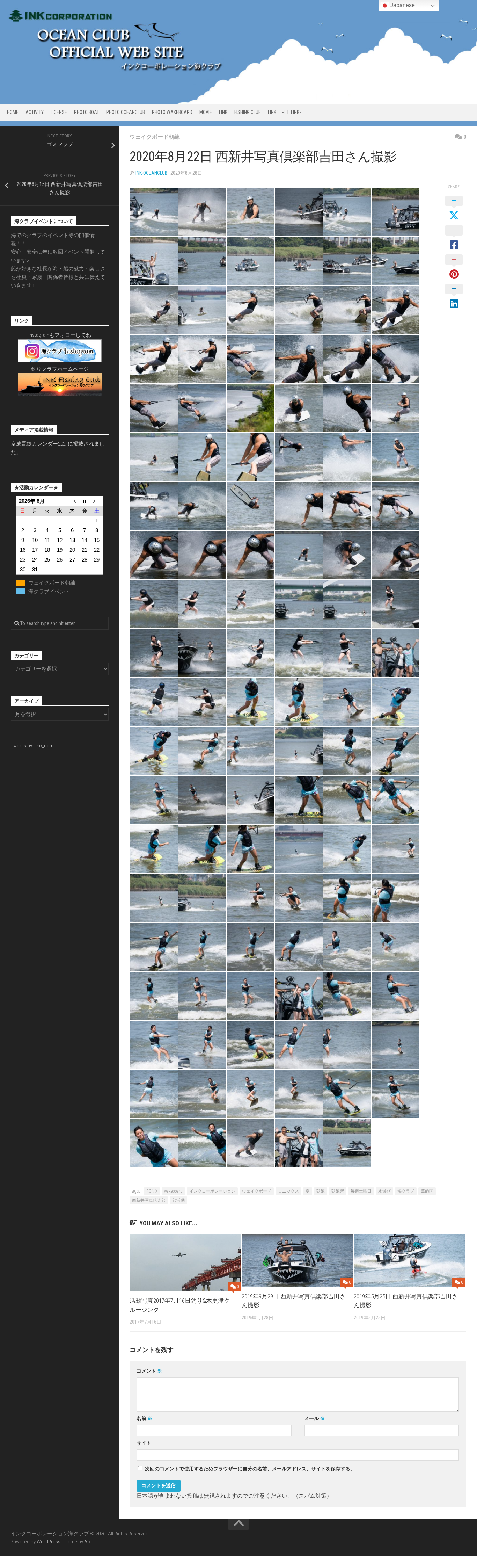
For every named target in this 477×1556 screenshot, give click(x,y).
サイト (144, 1443)
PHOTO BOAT (86, 112)
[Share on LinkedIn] (454, 297)
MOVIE (205, 112)
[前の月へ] (72, 501)
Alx (87, 1542)
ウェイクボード (256, 1191)
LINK (223, 112)
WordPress (48, 1542)
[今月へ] (84, 501)
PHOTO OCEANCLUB (125, 112)
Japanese (402, 5)
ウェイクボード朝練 (155, 136)
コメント (149, 1371)
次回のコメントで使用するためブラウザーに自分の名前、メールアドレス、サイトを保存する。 (250, 1468)
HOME (13, 112)
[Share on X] (454, 209)
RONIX (151, 1191)
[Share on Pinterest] (454, 267)
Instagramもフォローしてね (60, 335)
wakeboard (173, 1191)
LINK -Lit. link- (284, 112)
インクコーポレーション (212, 1191)
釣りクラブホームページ (60, 369)
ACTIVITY (34, 112)
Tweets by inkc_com (32, 746)
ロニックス (288, 1191)
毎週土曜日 (361, 1191)
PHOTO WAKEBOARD (172, 112)
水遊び (384, 1191)
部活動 (178, 1200)
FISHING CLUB (247, 112)
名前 (144, 1418)
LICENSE (59, 112)
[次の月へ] (97, 501)
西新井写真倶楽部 (149, 1200)
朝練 (320, 1191)
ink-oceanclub (151, 173)
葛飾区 (427, 1191)
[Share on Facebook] (454, 238)
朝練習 (337, 1191)
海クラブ (405, 1191)
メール (314, 1418)
